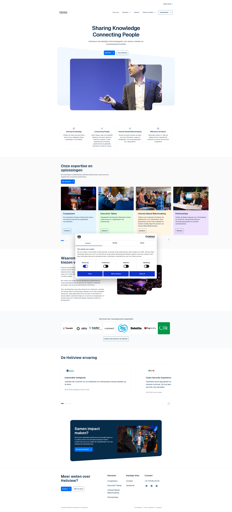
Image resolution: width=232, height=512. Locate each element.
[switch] (105, 266)
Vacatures (130, 485)
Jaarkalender (164, 12)
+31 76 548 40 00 (152, 481)
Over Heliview (122, 53)
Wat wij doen (78, 489)
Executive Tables (114, 485)
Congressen (112, 481)
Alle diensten (66, 182)
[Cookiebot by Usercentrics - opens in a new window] (147, 237)
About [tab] (142, 243)
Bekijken (67, 231)
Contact (65, 489)
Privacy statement (149, 507)
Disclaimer (159, 507)
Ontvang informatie (82, 449)
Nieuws (136, 12)
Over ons (116, 12)
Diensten (125, 12)
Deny (90, 274)
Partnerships (112, 497)
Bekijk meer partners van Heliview (116, 339)
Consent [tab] (88, 243)
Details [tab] (115, 243)
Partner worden (148, 12)
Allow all (142, 274)
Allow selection (116, 274)
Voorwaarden (138, 507)
